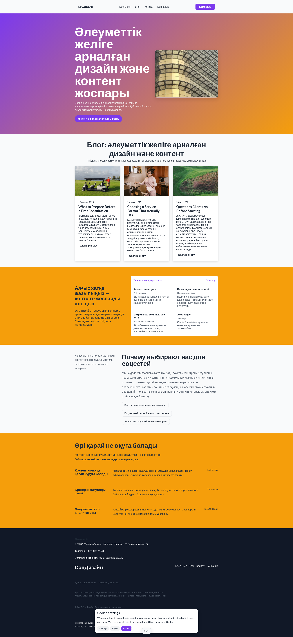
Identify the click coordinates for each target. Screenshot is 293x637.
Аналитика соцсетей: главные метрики (145, 421)
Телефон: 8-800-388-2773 (89, 550)
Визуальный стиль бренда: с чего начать (146, 413)
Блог (137, 6)
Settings (103, 628)
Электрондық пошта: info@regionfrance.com (99, 557)
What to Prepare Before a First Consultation (97, 209)
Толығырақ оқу (87, 245)
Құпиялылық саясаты (85, 582)
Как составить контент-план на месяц (145, 405)
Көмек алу (205, 6)
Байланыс (163, 6)
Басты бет (125, 6)
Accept (126, 628)
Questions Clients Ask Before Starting (193, 209)
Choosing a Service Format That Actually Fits (143, 211)
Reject (115, 628)
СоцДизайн (85, 6)
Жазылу (210, 280)
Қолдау (149, 6)
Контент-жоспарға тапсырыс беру (98, 118)
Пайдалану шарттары (108, 582)
